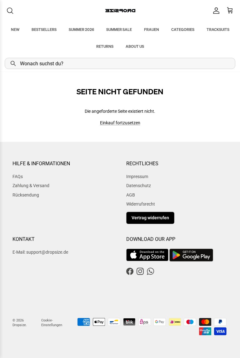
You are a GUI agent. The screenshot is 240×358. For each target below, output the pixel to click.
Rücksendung (25, 194)
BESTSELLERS (44, 29)
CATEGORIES (182, 29)
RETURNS (104, 46)
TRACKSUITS (218, 29)
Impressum (137, 176)
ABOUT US (135, 46)
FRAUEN (151, 29)
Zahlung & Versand (30, 185)
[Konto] (215, 10)
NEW (15, 29)
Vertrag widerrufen (150, 217)
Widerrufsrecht (140, 203)
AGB (130, 194)
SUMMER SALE (119, 29)
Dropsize (19, 325)
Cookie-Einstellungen (51, 322)
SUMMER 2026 (81, 29)
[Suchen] (10, 10)
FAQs (17, 176)
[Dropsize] (120, 10)
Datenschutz (138, 185)
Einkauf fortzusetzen (120, 122)
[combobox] (120, 63)
